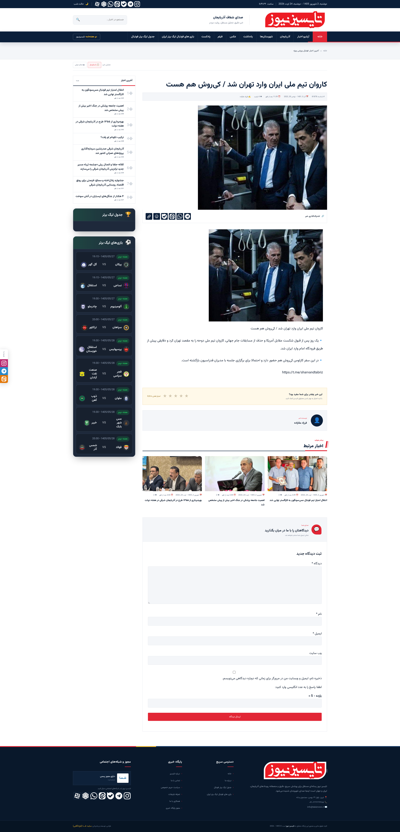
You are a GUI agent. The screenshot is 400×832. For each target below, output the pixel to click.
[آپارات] (97, 4)
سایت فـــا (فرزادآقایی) (82, 826)
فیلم (220, 37)
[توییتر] (104, 4)
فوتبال (306, 50)
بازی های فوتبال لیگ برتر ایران (178, 37)
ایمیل (317, 633)
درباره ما (228, 780)
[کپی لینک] (149, 216)
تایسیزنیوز (86, 37)
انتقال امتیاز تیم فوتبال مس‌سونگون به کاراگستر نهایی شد (298, 500)
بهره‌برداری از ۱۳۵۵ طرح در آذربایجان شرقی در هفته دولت (173, 500)
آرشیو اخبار (303, 37)
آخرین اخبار (314, 50)
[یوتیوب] (124, 4)
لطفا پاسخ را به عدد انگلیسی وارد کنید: (298, 687)
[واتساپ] (110, 4)
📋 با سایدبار (94, 64)
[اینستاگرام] (137, 4)
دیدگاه (317, 563)
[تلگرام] (130, 4)
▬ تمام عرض (80, 64)
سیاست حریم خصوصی (170, 787)
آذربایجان (285, 37)
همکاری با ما (174, 801)
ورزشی (300, 50)
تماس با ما (175, 780)
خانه (320, 37)
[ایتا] (4, 379)
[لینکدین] (117, 4)
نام (319, 614)
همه (77, 80)
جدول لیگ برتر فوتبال (143, 37)
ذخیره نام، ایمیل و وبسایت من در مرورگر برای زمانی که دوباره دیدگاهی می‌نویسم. (272, 678)
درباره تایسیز (175, 773)
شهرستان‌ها (266, 37)
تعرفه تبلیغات (174, 794)
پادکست (205, 37)
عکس (233, 37)
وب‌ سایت (315, 653)
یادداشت (248, 37)
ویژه (295, 50)
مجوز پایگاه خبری (173, 808)
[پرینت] (156, 216)
